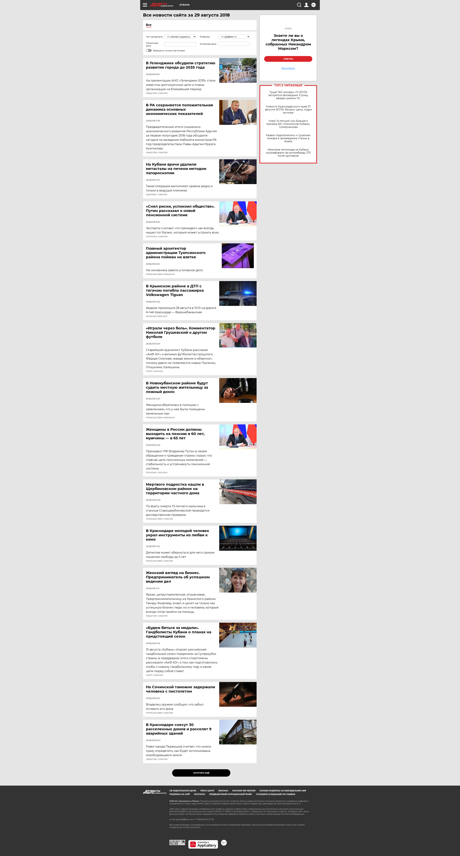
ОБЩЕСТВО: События (156, 93)
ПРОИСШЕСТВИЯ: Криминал (160, 274)
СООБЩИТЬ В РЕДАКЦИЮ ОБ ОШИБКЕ (275, 794)
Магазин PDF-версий (243, 791)
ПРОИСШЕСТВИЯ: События (159, 519)
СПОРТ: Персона (154, 371)
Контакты (199, 794)
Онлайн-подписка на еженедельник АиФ (282, 791)
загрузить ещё (201, 773)
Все (148, 25)
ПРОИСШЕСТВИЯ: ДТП (156, 316)
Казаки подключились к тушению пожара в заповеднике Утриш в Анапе (288, 138)
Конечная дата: (208, 44)
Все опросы (288, 68)
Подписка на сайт (179, 794)
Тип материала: (154, 36)
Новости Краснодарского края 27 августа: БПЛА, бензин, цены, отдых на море (288, 109)
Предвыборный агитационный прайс (230, 794)
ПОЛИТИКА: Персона (156, 473)
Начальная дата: (152, 44)
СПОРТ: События (154, 675)
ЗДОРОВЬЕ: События (156, 195)
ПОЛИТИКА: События (156, 237)
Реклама (223, 791)
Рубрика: (205, 36)
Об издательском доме (182, 791)
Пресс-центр (207, 791)
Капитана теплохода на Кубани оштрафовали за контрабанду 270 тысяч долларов (288, 152)
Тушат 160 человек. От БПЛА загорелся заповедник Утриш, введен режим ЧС (288, 95)
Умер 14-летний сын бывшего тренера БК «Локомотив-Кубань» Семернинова (288, 124)
